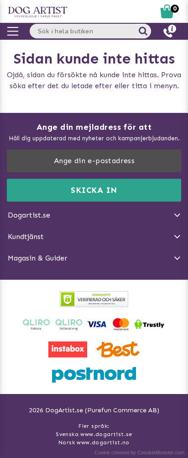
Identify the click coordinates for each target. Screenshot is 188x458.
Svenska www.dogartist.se (94, 434)
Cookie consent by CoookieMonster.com (139, 452)
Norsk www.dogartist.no (94, 442)
